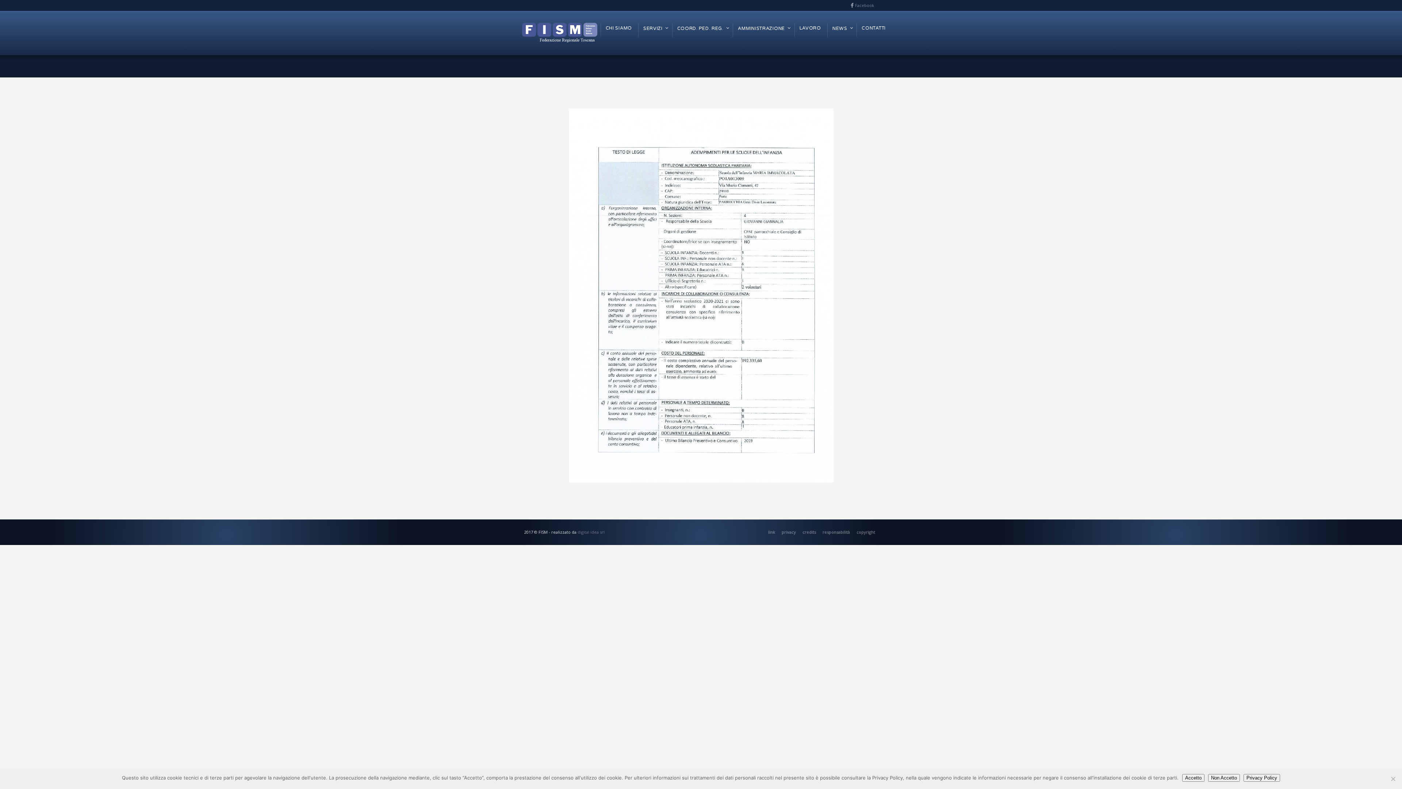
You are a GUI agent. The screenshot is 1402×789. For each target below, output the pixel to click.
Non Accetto (1224, 778)
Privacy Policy (1261, 778)
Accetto (1193, 778)
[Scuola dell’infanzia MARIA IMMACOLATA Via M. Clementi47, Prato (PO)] (701, 295)
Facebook (864, 5)
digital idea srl (591, 532)
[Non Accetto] (1393, 778)
